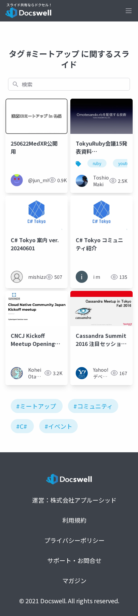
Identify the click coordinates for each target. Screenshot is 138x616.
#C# (21, 426)
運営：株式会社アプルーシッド (74, 500)
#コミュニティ (93, 406)
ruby (97, 163)
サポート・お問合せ (74, 560)
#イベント (58, 426)
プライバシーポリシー (74, 540)
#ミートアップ (36, 406)
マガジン (74, 580)
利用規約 (74, 520)
